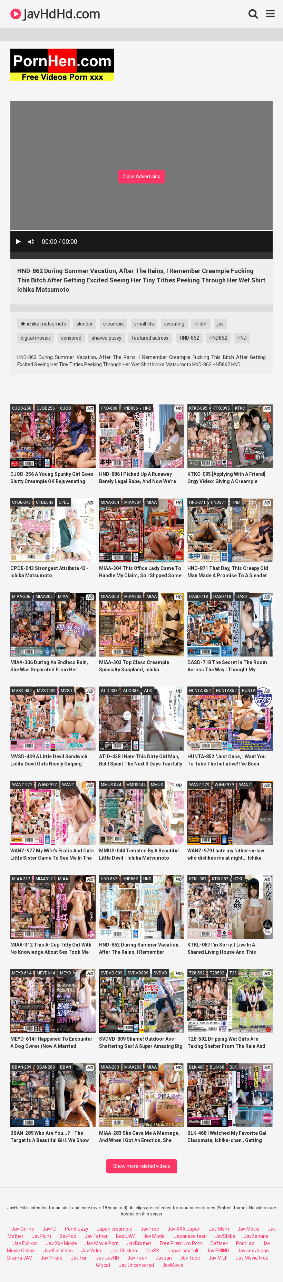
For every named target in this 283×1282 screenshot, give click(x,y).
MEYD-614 (21, 973)
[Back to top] (260, 1261)
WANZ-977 (22, 784)
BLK (233, 1067)
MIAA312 (44, 879)
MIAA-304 (110, 502)
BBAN (65, 1067)
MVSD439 (46, 690)
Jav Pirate (51, 1258)
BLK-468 (197, 1067)
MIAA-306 (21, 596)
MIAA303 (133, 596)
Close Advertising (141, 176)
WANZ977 (47, 784)
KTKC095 (221, 408)
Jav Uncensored (136, 1265)
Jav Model (154, 1236)
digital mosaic (36, 338)
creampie (113, 324)
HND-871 (197, 502)
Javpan (164, 1258)
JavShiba (225, 1236)
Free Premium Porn (181, 1243)
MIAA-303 (110, 596)
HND (242, 338)
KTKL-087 (198, 879)
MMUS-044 (111, 784)
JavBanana (256, 1236)
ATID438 (131, 690)
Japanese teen (190, 1236)
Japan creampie (114, 1229)
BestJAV (125, 1236)
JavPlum (41, 1236)
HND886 (130, 408)
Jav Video (92, 1250)
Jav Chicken (124, 1250)
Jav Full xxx (25, 1243)
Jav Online (22, 1229)
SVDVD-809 (112, 973)
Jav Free (149, 1229)
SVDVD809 (138, 973)
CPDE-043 (21, 502)
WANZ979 (224, 784)
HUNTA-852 (200, 690)
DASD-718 (198, 596)
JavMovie (172, 1265)
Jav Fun (79, 1258)
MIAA (152, 502)
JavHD (49, 1229)
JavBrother (139, 1243)
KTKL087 (220, 879)
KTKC (240, 408)
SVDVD (160, 973)
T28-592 (197, 973)
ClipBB (152, 1250)
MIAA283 (133, 1067)
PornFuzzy (76, 1229)
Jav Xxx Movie (61, 1243)
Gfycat (103, 1265)
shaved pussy (106, 338)
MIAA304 (133, 502)
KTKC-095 (198, 408)
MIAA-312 (21, 879)
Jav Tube (190, 1258)
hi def (201, 324)
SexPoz (67, 1236)
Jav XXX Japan (184, 1229)
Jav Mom (219, 1229)
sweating (174, 324)
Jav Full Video (58, 1250)
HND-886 (109, 408)
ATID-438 (109, 690)
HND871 (218, 502)
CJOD (65, 408)
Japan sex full (183, 1250)
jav (220, 324)
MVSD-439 (22, 690)
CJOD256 (46, 408)
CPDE (64, 502)
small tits (144, 324)
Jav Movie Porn (102, 1243)
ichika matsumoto (46, 324)
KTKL (238, 879)
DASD (241, 596)
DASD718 (222, 596)
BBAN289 (46, 1067)
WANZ (68, 784)
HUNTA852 (226, 690)
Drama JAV (19, 1258)
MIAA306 (44, 596)
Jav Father (96, 1236)
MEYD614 (46, 973)
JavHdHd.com (60, 13)
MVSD (66, 690)
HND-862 (189, 338)
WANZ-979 (199, 784)
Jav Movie (248, 1229)
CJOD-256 (21, 408)
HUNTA (248, 690)
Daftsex (219, 1243)
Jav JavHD (107, 1258)
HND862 (218, 338)
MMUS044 (136, 784)
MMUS (157, 784)
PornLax (245, 1243)
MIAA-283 (110, 1067)
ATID (148, 690)
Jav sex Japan (253, 1250)
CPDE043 (44, 502)
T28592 (217, 973)
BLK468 (217, 1067)
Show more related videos (141, 1166)
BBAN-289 (21, 1067)
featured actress (150, 338)
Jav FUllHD (217, 1250)
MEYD (65, 973)
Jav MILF (217, 1258)
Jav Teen (137, 1258)
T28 (233, 973)
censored (71, 338)
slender (85, 324)
